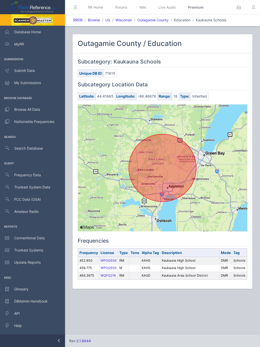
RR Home (95, 7)
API (17, 313)
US (107, 20)
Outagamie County (153, 20)
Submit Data (24, 70)
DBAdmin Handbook (31, 301)
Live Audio (167, 7)
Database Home (27, 32)
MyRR (19, 44)
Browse (94, 20)
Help (18, 325)
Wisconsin (124, 20)
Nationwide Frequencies (34, 121)
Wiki (142, 7)
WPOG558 (109, 260)
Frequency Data (27, 175)
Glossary (21, 289)
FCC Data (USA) (27, 199)
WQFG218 (108, 275)
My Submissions (27, 83)
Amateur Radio (26, 211)
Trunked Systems (28, 250)
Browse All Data (27, 109)
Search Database (28, 148)
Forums (121, 7)
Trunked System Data (32, 187)
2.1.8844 (83, 341)
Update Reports (27, 262)
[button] (239, 7)
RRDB (78, 20)
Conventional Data (29, 238)
